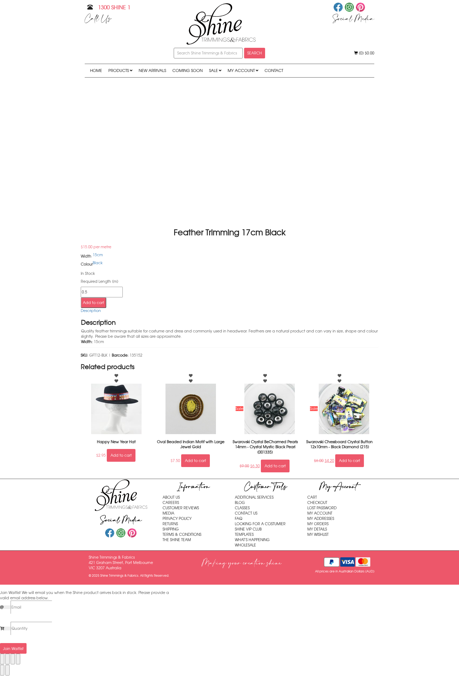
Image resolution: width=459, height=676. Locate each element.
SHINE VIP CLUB (248, 529)
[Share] (13, 659)
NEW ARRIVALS (152, 70)
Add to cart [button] (121, 455)
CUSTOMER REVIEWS (181, 508)
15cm (98, 255)
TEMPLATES (244, 534)
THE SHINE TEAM (177, 539)
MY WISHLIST (318, 534)
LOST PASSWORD (322, 508)
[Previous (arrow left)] (2, 670)
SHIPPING (171, 529)
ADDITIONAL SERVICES (254, 497)
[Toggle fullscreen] (7, 659)
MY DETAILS (317, 529)
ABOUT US (171, 497)
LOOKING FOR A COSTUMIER (260, 523)
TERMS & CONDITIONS (182, 534)
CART (312, 497)
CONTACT (274, 70)
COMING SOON (187, 70)
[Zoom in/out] (2, 659)
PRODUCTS (119, 70)
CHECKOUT (317, 502)
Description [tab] (91, 310)
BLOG (240, 502)
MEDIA (168, 513)
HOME (96, 70)
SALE (214, 70)
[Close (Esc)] (18, 659)
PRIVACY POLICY (177, 518)
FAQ (238, 518)
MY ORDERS (318, 523)
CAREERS (171, 502)
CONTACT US (246, 513)
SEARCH (254, 53)
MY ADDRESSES (320, 518)
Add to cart (93, 302)
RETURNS (170, 523)
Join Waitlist (13, 648)
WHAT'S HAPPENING (252, 539)
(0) (366, 53)
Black (98, 262)
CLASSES (242, 508)
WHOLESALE (245, 545)
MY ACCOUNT (242, 70)
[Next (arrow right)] (7, 670)
